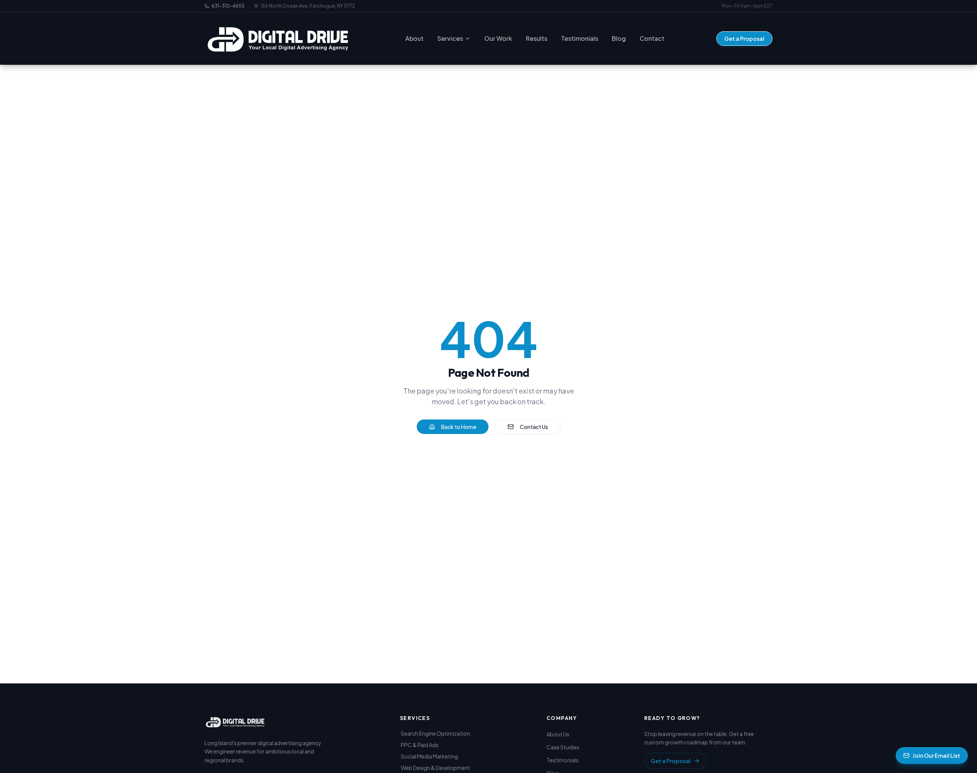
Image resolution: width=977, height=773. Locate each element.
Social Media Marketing (429, 756)
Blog (619, 38)
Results (536, 38)
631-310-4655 (228, 6)
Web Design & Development (435, 767)
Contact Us (534, 426)
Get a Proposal (744, 38)
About (414, 38)
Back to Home (458, 426)
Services (450, 38)
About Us (558, 734)
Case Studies (563, 747)
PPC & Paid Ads (420, 744)
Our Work (498, 38)
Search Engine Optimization (435, 733)
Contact (652, 38)
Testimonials (579, 38)
